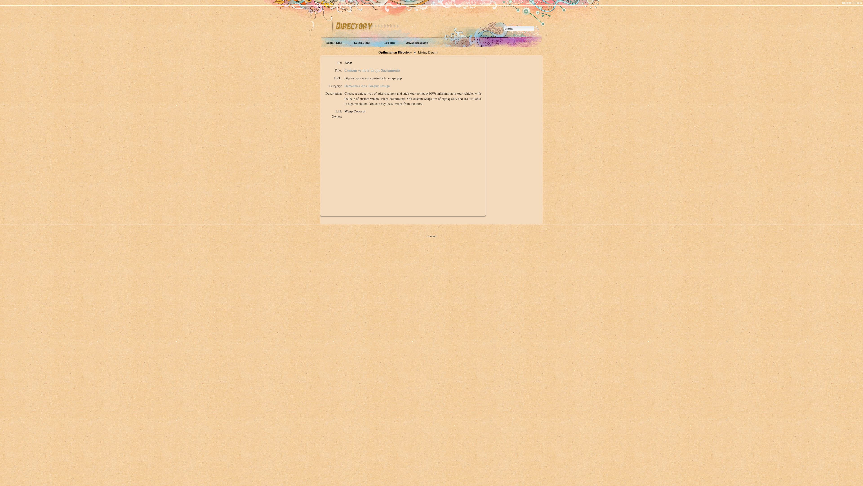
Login (858, 2)
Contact (432, 236)
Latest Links (362, 42)
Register (847, 2)
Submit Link (334, 42)
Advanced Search (417, 42)
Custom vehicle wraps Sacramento (372, 70)
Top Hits (389, 42)
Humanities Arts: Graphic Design (367, 85)
